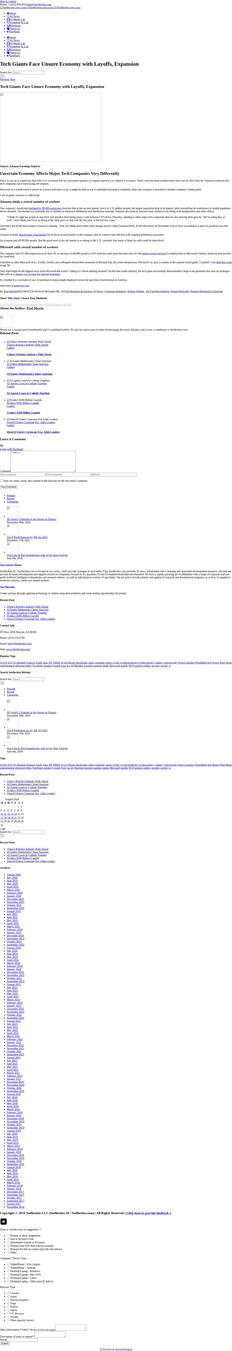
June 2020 (12, 1100)
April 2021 (13, 1069)
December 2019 (15, 1118)
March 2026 (13, 889)
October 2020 (14, 1088)
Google (56, 665)
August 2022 (14, 1021)
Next (12, 79)
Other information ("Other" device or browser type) (27, 1329)
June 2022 (12, 1027)
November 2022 (15, 1011)
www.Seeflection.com (18, 649)
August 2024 (14, 947)
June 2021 (12, 1063)
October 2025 (14, 905)
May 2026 (12, 883)
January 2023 (14, 1005)
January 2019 (14, 1152)
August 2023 (14, 984)
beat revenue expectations (32, 234)
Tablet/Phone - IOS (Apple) (25, 1264)
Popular (11, 495)
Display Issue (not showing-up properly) (32, 1245)
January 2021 (14, 1078)
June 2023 (12, 990)
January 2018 (14, 1188)
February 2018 (15, 1185)
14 (15, 814)
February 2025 (15, 929)
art (62, 662)
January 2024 (14, 969)
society (164, 665)
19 (8, 817)
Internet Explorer (19, 1299)
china (91, 662)
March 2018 (13, 1182)
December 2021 (15, 1045)
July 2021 (12, 1060)
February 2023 (15, 1002)
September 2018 (15, 1164)
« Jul (2, 828)
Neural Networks (180, 291)
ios (68, 665)
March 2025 (13, 926)
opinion (138, 665)
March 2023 (13, 999)
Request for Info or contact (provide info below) (36, 1249)
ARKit (56, 662)
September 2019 (15, 1127)
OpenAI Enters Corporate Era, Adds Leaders (31, 422)
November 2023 (15, 975)
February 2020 (15, 1112)
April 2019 (13, 1142)
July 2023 (12, 987)
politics (147, 665)
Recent (10, 498)
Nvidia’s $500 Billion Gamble (23, 403)
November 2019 (15, 1121)
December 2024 (15, 935)
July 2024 (12, 950)
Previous (4, 79)
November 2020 (15, 1085)
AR (50, 662)
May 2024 (12, 956)
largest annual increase (154, 253)
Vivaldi (14, 1316)
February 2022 (15, 1039)
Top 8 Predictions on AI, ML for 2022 (27, 537)
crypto (115, 662)
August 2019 (14, 1130)
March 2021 (13, 1072)
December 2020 (15, 1081)
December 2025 (15, 899)
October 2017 (14, 1197)
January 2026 (14, 896)
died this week (224, 262)
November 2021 (15, 1048)
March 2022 (13, 1036)
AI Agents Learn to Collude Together (27, 383)
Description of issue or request (17, 1336)
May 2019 (12, 1139)
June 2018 (12, 1173)
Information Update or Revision (27, 1242)
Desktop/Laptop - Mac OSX (25, 1274)
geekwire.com (21, 285)
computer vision (103, 662)
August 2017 (14, 1203)
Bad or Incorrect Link (22, 1239)
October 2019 (14, 1124)
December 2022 (15, 1008)
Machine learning (83, 665)
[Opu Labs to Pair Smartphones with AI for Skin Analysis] (12, 552)
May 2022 (12, 1030)
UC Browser (17, 1313)
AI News (98, 291)
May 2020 (12, 1103)
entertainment (7, 665)
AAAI (3, 662)
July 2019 (12, 1133)
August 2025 (14, 911)
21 (15, 817)
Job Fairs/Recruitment (157, 291)
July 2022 (12, 1024)
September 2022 (15, 1017)
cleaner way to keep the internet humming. (37, 274)
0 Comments (216, 291)
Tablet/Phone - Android (22, 1267)
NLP (131, 665)
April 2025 (13, 923)
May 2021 (12, 1066)
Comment (5, 471)
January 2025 (14, 932)
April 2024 (13, 960)
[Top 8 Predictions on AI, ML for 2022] (12, 534)
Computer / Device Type (13, 1258)
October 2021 (14, 1051)
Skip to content (8, 1)
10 (2, 814)
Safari (13, 1296)
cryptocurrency (146, 662)
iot (72, 665)
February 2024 (15, 966)
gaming (48, 665)
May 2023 (12, 993)
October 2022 (14, 1014)
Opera (13, 1310)
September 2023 (15, 981)
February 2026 (15, 892)
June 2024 (12, 953)
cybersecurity (170, 662)
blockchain (81, 662)
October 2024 (14, 941)
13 (12, 814)
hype (63, 665)
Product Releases (199, 291)
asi (65, 662)
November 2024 (15, 938)
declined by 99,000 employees (45, 208)
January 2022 (14, 1042)
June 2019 (12, 1136)
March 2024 (13, 963)
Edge (13, 1303)
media (105, 665)
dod (209, 662)
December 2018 (15, 1155)
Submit (4, 1343)
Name (3, 1339)
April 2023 (13, 996)
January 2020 (14, 1115)
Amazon (30, 662)
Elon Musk (226, 662)
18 (5, 817)
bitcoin (71, 662)
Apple (39, 662)
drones (215, 662)
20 (12, 817)
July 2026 (12, 877)
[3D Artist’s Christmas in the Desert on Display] (12, 516)
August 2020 (14, 1094)
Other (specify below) (22, 1320)
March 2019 (13, 1146)
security (155, 665)
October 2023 (14, 978)
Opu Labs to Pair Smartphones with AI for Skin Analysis (37, 555)
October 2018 (14, 1161)
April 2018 (13, 1179)
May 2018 (12, 1176)
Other (13, 1252)
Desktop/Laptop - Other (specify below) (31, 1281)
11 (5, 814)
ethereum (20, 665)
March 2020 (13, 1109)
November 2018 (15, 1158)
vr (170, 665)
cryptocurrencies (129, 662)
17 (2, 817)
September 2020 (15, 1091)
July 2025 (12, 914)
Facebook (37, 665)
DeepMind (201, 662)
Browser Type (7, 1287)
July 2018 (12, 1170)
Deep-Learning (186, 662)
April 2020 (13, 1106)
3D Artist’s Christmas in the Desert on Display (31, 519)
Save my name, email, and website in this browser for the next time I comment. (45, 480)
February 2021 (15, 1075)
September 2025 (15, 908)
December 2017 (15, 1191)
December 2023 (15, 972)
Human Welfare (135, 291)
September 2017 (15, 1200)
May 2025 (12, 920)
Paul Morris (10, 291)
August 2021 (14, 1057)
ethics (29, 665)
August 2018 (14, 1167)
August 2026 (14, 874)
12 (8, 814)
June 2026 (12, 880)
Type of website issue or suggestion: (20, 1229)
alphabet (20, 662)
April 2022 (13, 1033)
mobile (124, 665)
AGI (9, 662)
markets (97, 665)
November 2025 (15, 902)
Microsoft (115, 665)
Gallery (11, 347)
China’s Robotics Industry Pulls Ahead (27, 344)
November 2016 (15, 1206)
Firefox (14, 1306)
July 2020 (12, 1097)
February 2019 (15, 1149)
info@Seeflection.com (39, 4)
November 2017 (15, 1194)
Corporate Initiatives (115, 291)
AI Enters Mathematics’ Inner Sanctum (27, 364)
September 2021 (15, 1054)
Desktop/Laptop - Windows (25, 1271)
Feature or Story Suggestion (25, 1235)
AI (14, 662)
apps (45, 662)
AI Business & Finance (79, 291)
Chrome (14, 1293)
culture (158, 662)
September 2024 (15, 944)
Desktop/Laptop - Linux (23, 1277)
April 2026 (13, 886)
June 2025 (12, 917)
